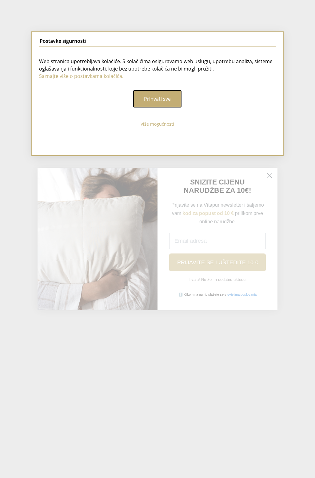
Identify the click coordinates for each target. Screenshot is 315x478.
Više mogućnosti (157, 124)
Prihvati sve (157, 98)
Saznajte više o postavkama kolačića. (81, 76)
